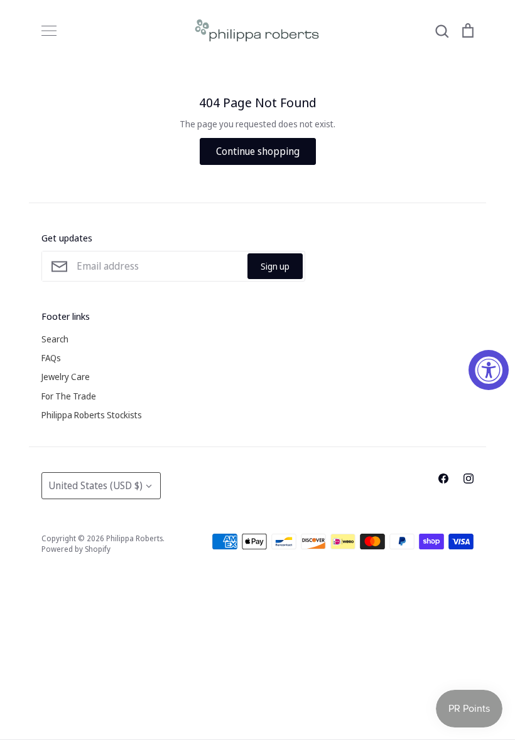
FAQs (51, 358)
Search (54, 339)
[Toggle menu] (49, 31)
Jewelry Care (65, 377)
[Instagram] (468, 478)
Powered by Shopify (76, 549)
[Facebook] (443, 478)
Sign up (275, 266)
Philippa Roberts (134, 538)
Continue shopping (258, 151)
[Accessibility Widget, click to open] (489, 370)
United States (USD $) (95, 485)
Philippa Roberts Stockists (91, 415)
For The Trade (68, 396)
